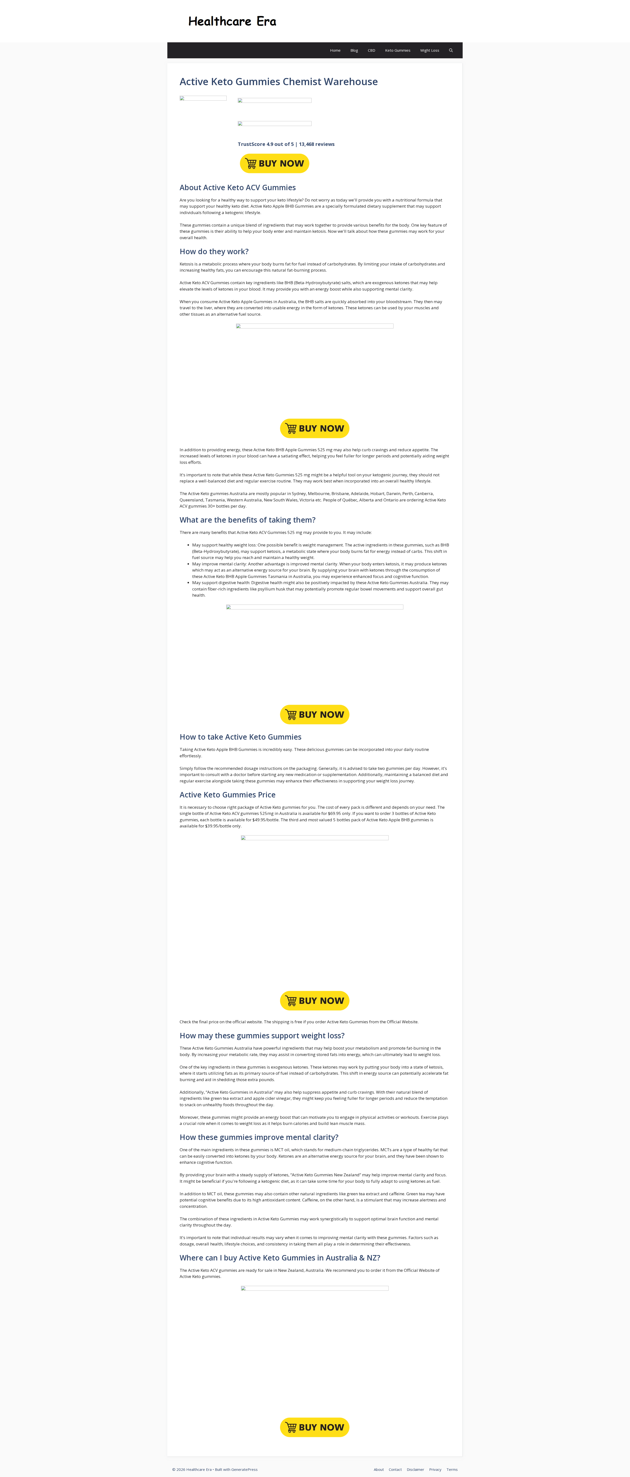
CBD (371, 50)
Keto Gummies (397, 50)
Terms (452, 1469)
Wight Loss (429, 50)
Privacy (435, 1469)
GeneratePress (244, 1469)
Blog (354, 50)
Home (335, 50)
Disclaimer (415, 1469)
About (379, 1469)
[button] (451, 50)
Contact (395, 1469)
